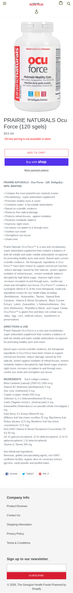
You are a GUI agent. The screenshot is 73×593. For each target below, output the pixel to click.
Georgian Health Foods (37, 584)
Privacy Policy (15, 533)
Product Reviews (17, 506)
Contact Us (13, 515)
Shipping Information (19, 524)
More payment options (36, 170)
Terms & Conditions (18, 542)
